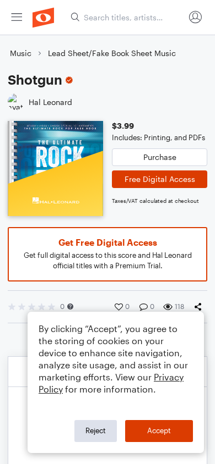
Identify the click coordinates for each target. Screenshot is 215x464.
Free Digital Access (160, 179)
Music (20, 53)
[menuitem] (16, 17)
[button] (70, 306)
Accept (159, 430)
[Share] (200, 307)
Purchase (159, 157)
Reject (95, 430)
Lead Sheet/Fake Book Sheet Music (112, 53)
